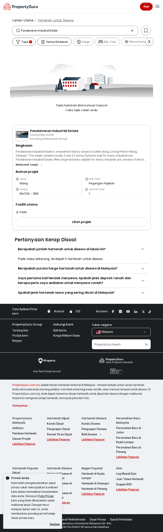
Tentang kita (20, 330)
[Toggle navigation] (157, 6)
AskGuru (17, 428)
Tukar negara (102, 325)
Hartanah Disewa (94, 418)
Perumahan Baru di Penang (128, 449)
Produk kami (20, 335)
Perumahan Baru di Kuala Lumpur (128, 440)
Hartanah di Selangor (95, 483)
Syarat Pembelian (121, 519)
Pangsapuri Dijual (58, 429)
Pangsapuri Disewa (94, 429)
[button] (29, 164)
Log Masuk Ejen (126, 473)
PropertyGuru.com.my (26, 385)
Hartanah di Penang (94, 488)
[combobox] (75, 30)
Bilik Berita (59, 330)
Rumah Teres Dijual (59, 434)
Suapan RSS (124, 484)
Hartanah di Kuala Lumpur (93, 476)
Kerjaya (17, 340)
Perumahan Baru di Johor (128, 430)
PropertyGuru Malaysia (22, 420)
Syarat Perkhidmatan (72, 519)
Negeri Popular (92, 468)
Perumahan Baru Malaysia (128, 420)
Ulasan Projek (21, 438)
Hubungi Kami (63, 324)
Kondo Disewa (91, 423)
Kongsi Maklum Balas (66, 335)
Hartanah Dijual (58, 418)
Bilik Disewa (89, 434)
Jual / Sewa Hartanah (130, 479)
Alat (119, 468)
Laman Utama (22, 20)
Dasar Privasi (98, 519)
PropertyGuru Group (27, 324)
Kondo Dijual (55, 423)
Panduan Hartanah (24, 433)
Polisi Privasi (46, 496)
